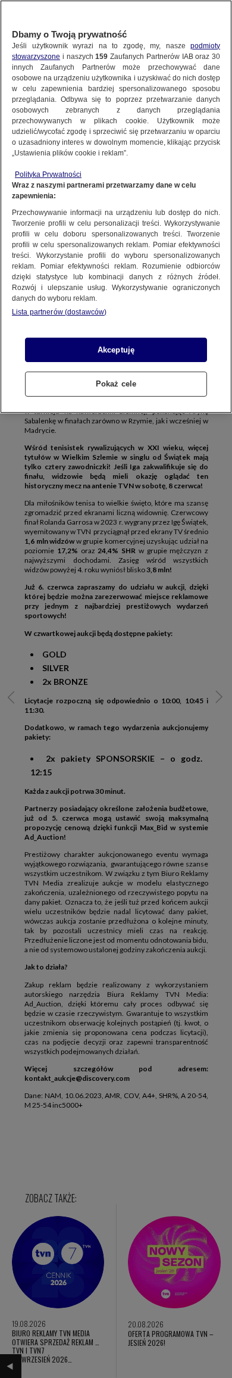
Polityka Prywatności (48, 174)
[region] (116, 206)
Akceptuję (116, 349)
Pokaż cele (116, 383)
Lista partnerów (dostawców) (59, 312)
